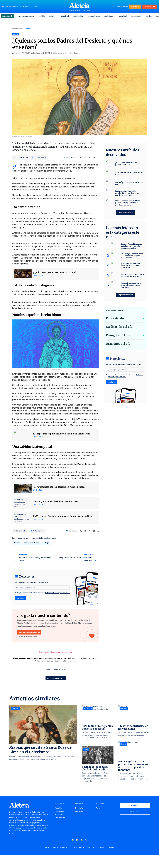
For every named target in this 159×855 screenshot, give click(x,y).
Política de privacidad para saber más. (57, 593)
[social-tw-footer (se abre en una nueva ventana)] (82, 840)
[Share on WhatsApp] (98, 157)
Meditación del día (119, 327)
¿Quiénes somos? (78, 847)
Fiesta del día (115, 318)
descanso (123, 708)
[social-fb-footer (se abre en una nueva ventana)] (77, 840)
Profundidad (64, 16)
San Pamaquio (88, 10)
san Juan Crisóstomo (45, 388)
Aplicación (79, 811)
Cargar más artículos (125, 212)
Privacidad (110, 847)
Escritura (28, 29)
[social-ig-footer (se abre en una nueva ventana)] (86, 840)
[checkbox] (15, 593)
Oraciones (6, 16)
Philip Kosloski (58, 53)
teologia (46, 543)
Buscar (36, 7)
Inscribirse (20, 598)
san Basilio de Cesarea (79, 377)
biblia (86, 749)
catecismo (15, 708)
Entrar (63, 669)
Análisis (42, 16)
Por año (98, 808)
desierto (17, 543)
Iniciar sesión (123, 7)
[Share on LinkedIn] (85, 157)
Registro (133, 6)
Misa (26, 235)
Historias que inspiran (26, 16)
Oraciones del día (118, 344)
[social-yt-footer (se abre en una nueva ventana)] (73, 840)
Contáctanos (100, 847)
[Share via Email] (94, 157)
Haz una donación (63, 847)
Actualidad (123, 16)
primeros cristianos (31, 543)
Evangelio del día (118, 335)
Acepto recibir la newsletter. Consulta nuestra (43, 593)
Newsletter (79, 808)
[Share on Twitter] (90, 157)
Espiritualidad (78, 16)
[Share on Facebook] (81, 157)
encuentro (88, 708)
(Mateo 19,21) (47, 221)
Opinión (52, 16)
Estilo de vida (109, 16)
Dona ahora (148, 6)
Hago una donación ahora (28, 632)
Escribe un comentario (55, 678)
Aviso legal (90, 847)
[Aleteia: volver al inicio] (79, 5)
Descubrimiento (94, 16)
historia (123, 744)
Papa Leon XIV (136, 16)
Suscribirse (135, 805)
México (149, 16)
